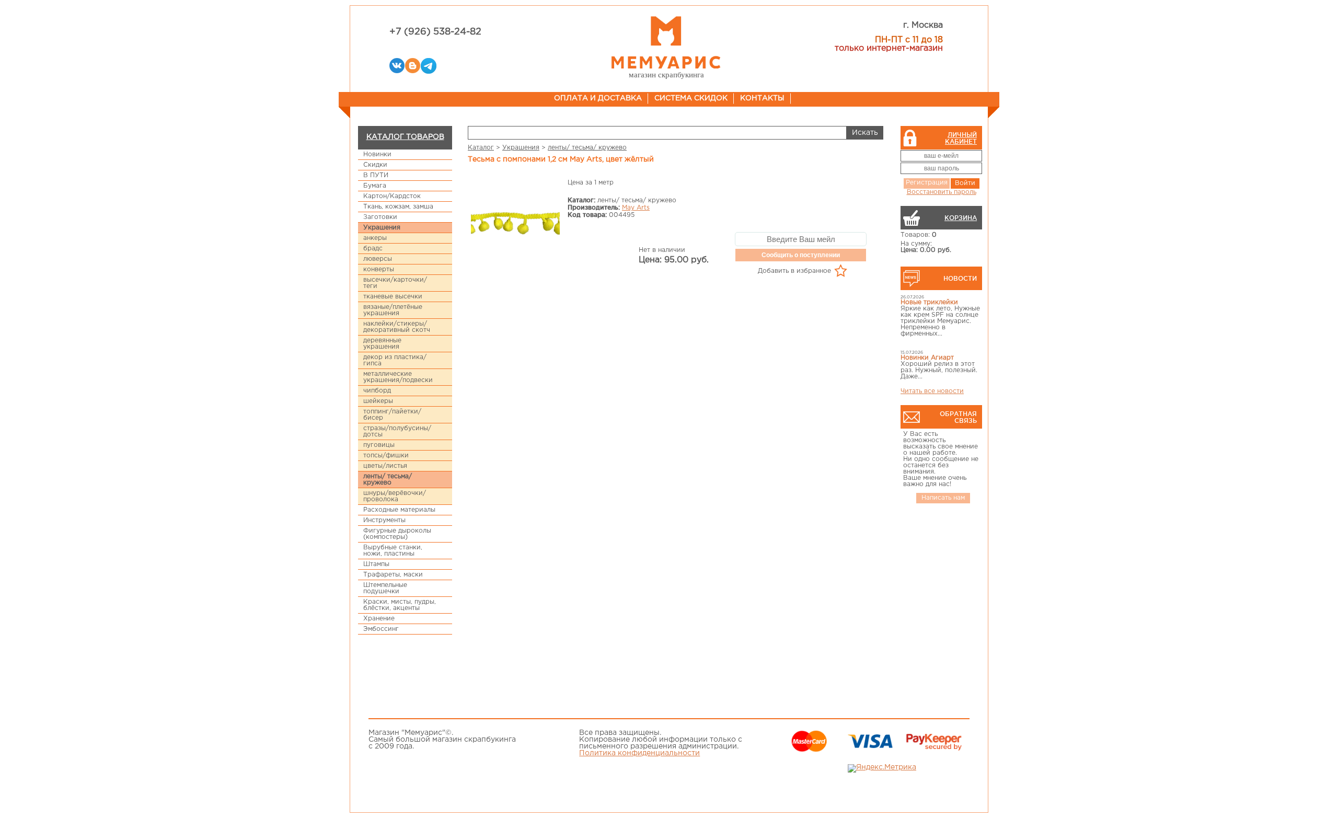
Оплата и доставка (598, 98)
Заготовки (380, 217)
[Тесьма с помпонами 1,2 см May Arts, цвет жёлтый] (515, 224)
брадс (373, 248)
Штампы (376, 564)
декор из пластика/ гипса (394, 360)
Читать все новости (932, 391)
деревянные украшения (382, 344)
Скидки (375, 165)
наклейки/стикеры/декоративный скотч (396, 327)
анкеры (375, 238)
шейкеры (378, 401)
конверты (378, 269)
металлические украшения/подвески (398, 377)
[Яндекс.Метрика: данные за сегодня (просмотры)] (882, 768)
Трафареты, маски (393, 575)
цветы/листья (385, 466)
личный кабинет (961, 138)
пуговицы (379, 445)
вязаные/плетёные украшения (392, 310)
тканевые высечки (392, 296)
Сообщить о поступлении (801, 255)
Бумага (374, 186)
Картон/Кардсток (392, 196)
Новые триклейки (929, 302)
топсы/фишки (386, 455)
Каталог (481, 148)
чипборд (377, 391)
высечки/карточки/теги (395, 283)
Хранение (379, 618)
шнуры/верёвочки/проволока (394, 496)
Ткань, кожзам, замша (398, 207)
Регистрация (927, 183)
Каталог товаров (405, 137)
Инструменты (384, 520)
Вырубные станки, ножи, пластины (392, 551)
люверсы (377, 259)
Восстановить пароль (941, 192)
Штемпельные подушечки (385, 588)
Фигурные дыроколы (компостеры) (397, 534)
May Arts (636, 208)
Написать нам (943, 498)
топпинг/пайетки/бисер (392, 415)
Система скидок (691, 98)
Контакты (762, 98)
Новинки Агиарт (927, 358)
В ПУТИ (375, 175)
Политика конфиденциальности (639, 753)
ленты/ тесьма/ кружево (387, 480)
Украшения (381, 228)
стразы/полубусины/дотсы (397, 431)
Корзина (960, 217)
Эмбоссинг (381, 629)
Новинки (377, 154)
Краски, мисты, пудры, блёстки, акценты (399, 605)
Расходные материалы (399, 510)
